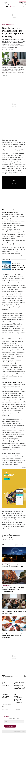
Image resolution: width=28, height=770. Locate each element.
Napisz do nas (5, 685)
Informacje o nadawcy (19, 687)
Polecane (13, 544)
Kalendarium (17, 709)
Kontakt (4, 683)
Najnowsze (18, 544)
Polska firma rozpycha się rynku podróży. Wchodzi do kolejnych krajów (18, 266)
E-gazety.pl (16, 694)
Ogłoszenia (5, 694)
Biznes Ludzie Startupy (8, 24)
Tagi (23, 544)
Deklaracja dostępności (19, 688)
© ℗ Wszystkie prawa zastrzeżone (11, 535)
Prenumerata (5, 696)
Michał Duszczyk (6, 136)
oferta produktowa (7, 712)
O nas (3, 682)
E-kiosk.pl (16, 693)
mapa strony (5, 709)
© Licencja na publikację (8, 534)
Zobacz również (5, 544)
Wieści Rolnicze (18, 700)
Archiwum (4, 697)
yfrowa (12, 7)
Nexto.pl (16, 696)
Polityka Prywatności (19, 682)
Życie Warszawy (18, 702)
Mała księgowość (18, 697)
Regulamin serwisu (18, 685)
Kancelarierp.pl (17, 699)
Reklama (4, 693)
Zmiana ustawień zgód (19, 683)
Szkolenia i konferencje (8, 707)
